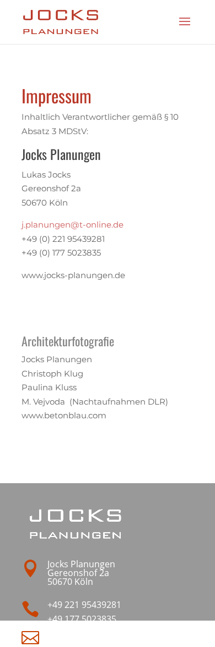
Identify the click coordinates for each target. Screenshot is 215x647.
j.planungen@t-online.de (72, 224)
